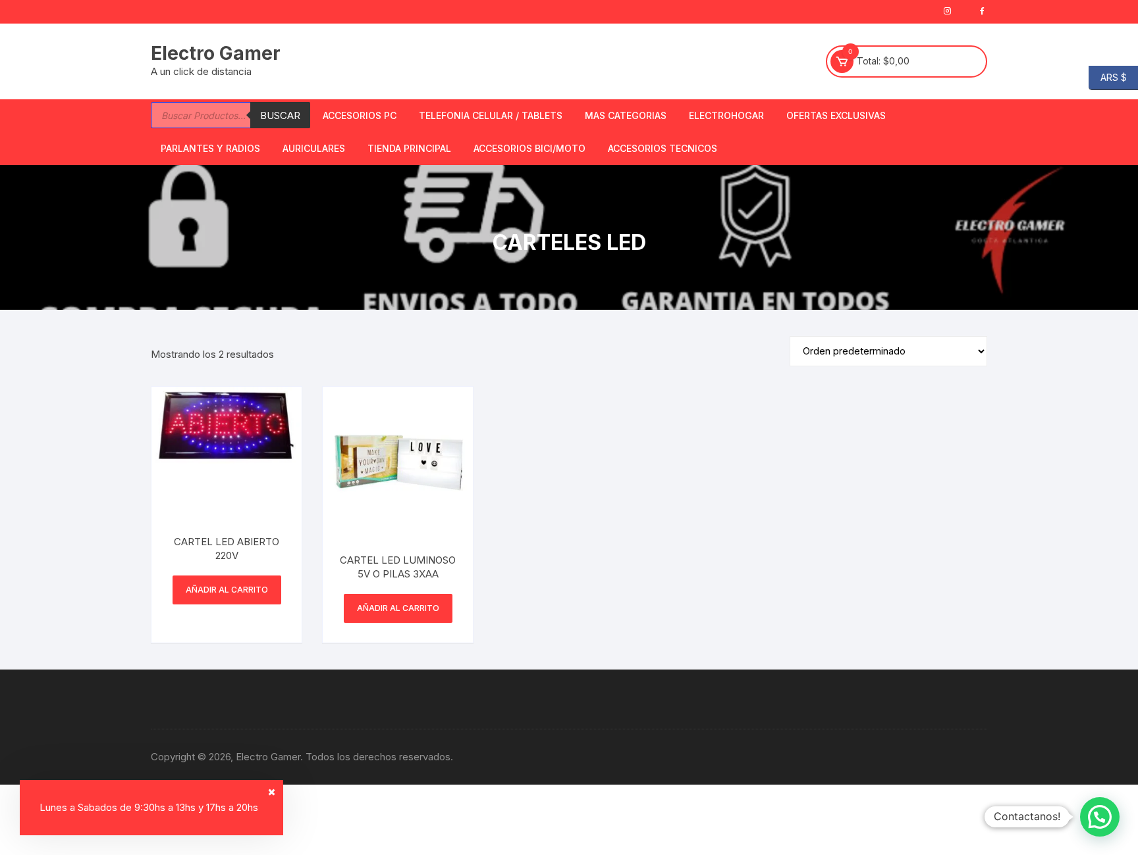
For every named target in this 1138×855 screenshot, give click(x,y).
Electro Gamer (216, 53)
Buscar (280, 115)
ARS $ (1108, 76)
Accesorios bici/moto (529, 148)
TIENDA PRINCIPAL (409, 148)
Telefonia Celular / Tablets (490, 115)
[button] (1100, 817)
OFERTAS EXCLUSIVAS (836, 115)
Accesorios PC (359, 115)
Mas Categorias (625, 115)
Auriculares (314, 148)
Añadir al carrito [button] (227, 590)
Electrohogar (726, 115)
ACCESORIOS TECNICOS (662, 148)
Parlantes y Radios (210, 148)
